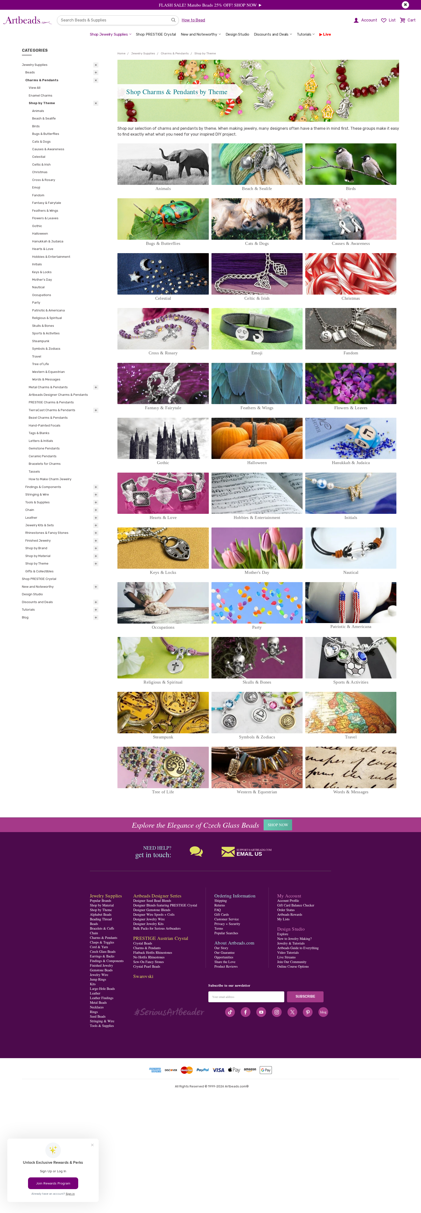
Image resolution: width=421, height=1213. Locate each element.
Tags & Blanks (39, 433)
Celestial (38, 157)
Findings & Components (43, 487)
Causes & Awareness (48, 149)
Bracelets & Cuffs (102, 928)
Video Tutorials (288, 952)
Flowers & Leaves (45, 218)
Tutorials (304, 34)
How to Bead (193, 20)
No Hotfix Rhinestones (148, 957)
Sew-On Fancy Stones (148, 961)
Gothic (37, 226)
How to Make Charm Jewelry (50, 479)
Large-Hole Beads (102, 988)
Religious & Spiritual (47, 318)
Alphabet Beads (100, 914)
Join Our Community (291, 961)
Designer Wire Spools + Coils (153, 914)
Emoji (36, 187)
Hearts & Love (42, 249)
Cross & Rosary (43, 180)
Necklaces (97, 1007)
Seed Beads (97, 1016)
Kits (93, 984)
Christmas (40, 172)
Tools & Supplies (37, 502)
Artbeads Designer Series (157, 896)
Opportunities (223, 957)
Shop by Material (37, 556)
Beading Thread (101, 919)
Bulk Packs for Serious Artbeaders (157, 928)
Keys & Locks (42, 272)
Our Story (221, 947)
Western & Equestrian (48, 372)
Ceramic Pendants (43, 456)
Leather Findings (101, 997)
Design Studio (237, 34)
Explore (282, 934)
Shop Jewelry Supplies (109, 34)
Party (36, 302)
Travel (36, 356)
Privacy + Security (227, 923)
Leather (31, 517)
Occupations (41, 295)
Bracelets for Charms (45, 464)
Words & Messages (46, 379)
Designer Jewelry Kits (148, 923)
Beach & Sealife (44, 118)
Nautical (38, 287)
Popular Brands (100, 900)
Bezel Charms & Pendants (48, 417)
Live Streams (286, 957)
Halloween (40, 233)
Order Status (286, 909)
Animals (38, 111)
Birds (36, 126)
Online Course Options (293, 966)
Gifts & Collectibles (39, 571)
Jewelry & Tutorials (291, 943)
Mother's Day (42, 279)
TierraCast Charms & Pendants (52, 410)
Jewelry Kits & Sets (39, 525)
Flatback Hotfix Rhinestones (152, 952)
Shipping (220, 900)
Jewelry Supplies (35, 65)
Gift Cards (221, 914)
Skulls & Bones (43, 326)
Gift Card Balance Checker (295, 905)
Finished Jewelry (38, 540)
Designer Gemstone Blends (151, 909)
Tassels (34, 471)
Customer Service (226, 919)
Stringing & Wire (37, 494)
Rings (94, 1011)
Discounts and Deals (271, 34)
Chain (29, 510)
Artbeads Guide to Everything (298, 947)
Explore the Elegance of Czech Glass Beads (195, 825)
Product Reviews (226, 966)
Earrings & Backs (102, 956)
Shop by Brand (36, 548)
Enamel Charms (40, 95)
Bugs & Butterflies (45, 134)
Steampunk (40, 341)
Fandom (38, 195)
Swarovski (143, 976)
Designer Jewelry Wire (149, 919)
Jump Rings (98, 979)
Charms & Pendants (41, 80)
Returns (219, 905)
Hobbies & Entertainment (51, 257)
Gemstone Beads (101, 970)
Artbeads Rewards (289, 914)
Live (327, 34)
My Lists (283, 919)
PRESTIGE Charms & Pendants (51, 402)
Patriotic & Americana (48, 310)
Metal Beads (98, 1002)
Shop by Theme (42, 103)
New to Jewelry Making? (294, 938)
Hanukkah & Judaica (47, 241)
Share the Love (224, 961)
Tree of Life (40, 364)
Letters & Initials (41, 441)
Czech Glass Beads (102, 951)
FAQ (217, 909)
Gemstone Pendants (44, 448)
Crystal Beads (142, 943)
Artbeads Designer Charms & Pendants (58, 395)
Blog (25, 617)
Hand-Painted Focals (44, 425)
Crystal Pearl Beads (146, 966)
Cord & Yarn (99, 947)
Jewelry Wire (99, 974)
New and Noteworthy (199, 34)
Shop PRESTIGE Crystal (156, 34)
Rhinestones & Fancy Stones (46, 533)
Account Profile (288, 900)
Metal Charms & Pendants (48, 387)
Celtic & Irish (41, 164)
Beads (30, 72)
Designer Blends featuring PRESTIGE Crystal (165, 905)
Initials (37, 264)
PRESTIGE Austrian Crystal (160, 938)
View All (34, 87)
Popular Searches (226, 933)
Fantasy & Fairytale (46, 203)
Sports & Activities (46, 333)
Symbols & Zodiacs (46, 348)
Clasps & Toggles (102, 942)
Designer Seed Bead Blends (152, 900)
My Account (289, 896)
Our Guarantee (224, 952)
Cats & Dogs (41, 141)
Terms (218, 928)
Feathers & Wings (45, 210)
